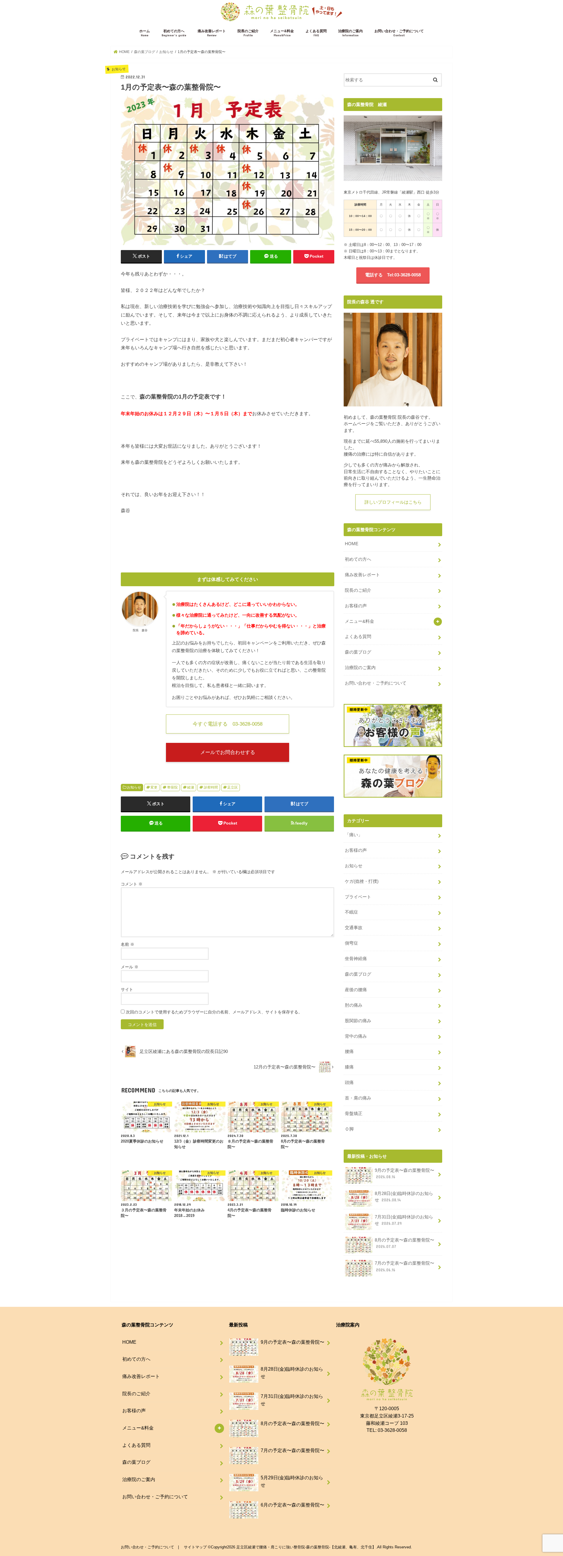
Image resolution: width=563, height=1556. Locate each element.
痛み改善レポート (212, 33)
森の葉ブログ (358, 652)
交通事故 (353, 927)
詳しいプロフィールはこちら (393, 502)
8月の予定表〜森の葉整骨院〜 (404, 1243)
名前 (127, 944)
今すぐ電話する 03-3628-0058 (227, 724)
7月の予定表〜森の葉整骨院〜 (404, 1266)
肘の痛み (353, 1005)
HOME (351, 543)
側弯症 (351, 943)
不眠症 (351, 912)
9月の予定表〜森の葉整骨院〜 (404, 1173)
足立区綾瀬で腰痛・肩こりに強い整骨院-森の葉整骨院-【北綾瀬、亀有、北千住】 (306, 1547)
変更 (153, 787)
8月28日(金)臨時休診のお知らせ (404, 1196)
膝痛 (349, 1067)
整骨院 (172, 787)
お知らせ (134, 787)
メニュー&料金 (282, 33)
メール (129, 967)
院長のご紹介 (248, 33)
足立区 (232, 787)
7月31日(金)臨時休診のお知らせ (404, 1220)
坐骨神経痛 (356, 958)
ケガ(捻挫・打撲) (362, 881)
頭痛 (349, 1082)
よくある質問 (316, 33)
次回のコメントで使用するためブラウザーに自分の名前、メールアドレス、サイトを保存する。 (214, 1012)
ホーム (144, 33)
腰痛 (349, 1051)
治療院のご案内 (350, 33)
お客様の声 (356, 605)
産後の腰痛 (356, 989)
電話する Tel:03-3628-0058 (393, 275)
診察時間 (211, 787)
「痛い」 (353, 834)
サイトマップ (195, 1547)
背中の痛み (356, 1036)
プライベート (358, 897)
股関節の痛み (358, 1020)
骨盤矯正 (353, 1113)
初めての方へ (174, 33)
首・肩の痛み (358, 1098)
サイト (127, 989)
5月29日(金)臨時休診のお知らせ (292, 1481)
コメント (132, 884)
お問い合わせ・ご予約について (399, 33)
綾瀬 (190, 787)
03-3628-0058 (392, 1430)
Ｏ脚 (349, 1129)
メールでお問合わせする (227, 752)
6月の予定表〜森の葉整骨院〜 (292, 1504)
